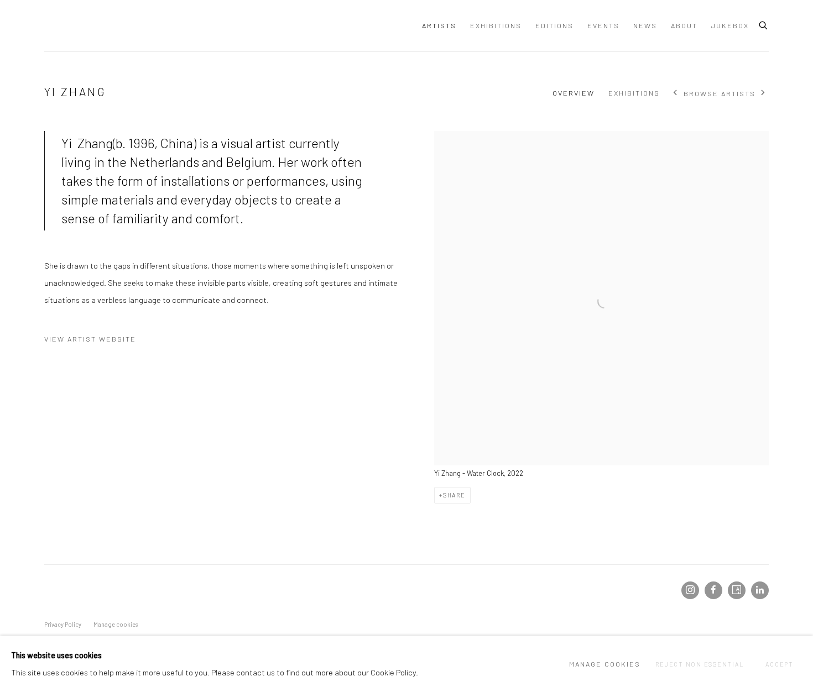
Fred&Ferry (110, 25)
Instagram (690, 590)
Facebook (713, 590)
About (684, 25)
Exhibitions (496, 25)
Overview (574, 92)
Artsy (737, 590)
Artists (439, 25)
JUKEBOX (730, 25)
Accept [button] (779, 664)
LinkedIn (760, 590)
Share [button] (454, 495)
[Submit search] (764, 24)
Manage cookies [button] (115, 624)
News (645, 25)
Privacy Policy (62, 624)
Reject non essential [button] (699, 664)
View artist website (90, 338)
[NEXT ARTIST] (763, 93)
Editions (554, 25)
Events (603, 25)
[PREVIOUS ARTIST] (675, 93)
